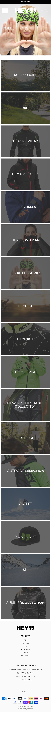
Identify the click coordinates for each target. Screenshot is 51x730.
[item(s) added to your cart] (47, 11)
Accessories (25, 649)
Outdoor (25, 643)
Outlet (25, 652)
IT (25, 659)
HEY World (25, 655)
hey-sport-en (28, 706)
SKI (25, 640)
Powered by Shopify (25, 709)
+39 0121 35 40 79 (27, 673)
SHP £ (24, 692)
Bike (25, 646)
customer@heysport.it (25, 676)
